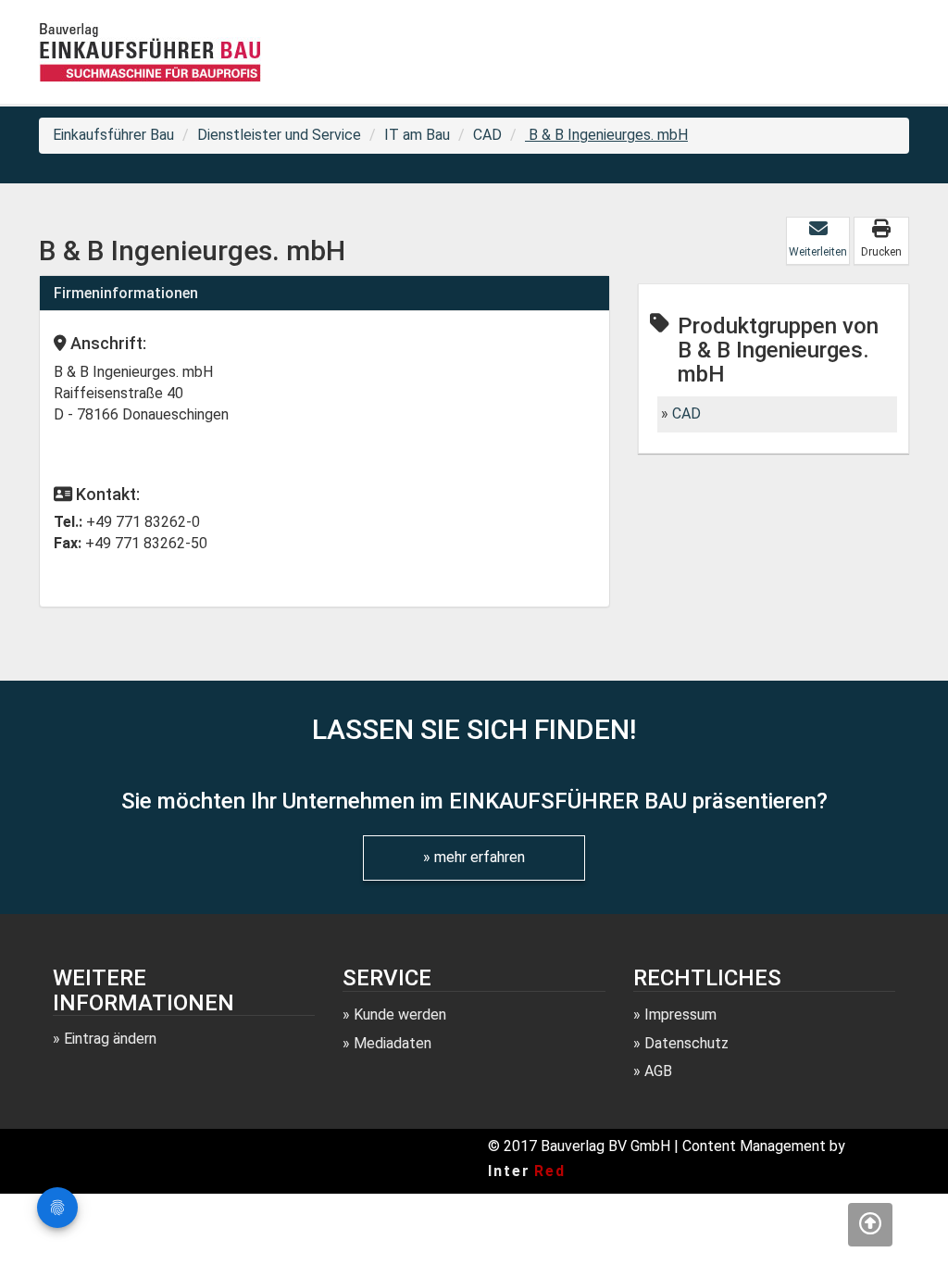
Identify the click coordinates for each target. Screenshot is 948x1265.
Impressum (680, 1014)
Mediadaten (392, 1043)
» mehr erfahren (474, 857)
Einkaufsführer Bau (113, 135)
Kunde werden (400, 1014)
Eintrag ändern (110, 1038)
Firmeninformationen (126, 293)
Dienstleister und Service (279, 135)
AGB (658, 1071)
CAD (487, 135)
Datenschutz (686, 1043)
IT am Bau (417, 135)
